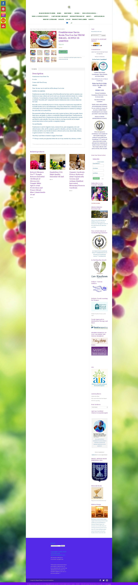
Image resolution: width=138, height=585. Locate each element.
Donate (61, 19)
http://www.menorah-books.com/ (98, 500)
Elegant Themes (39, 580)
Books (77, 13)
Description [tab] (34, 69)
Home (31, 29)
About (88, 16)
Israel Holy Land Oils (68, 57)
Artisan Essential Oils (63, 59)
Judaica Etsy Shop (95, 396)
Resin (34, 29)
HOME (59, 13)
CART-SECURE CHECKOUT (59, 16)
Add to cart (63, 51)
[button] (54, 33)
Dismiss (109, 584)
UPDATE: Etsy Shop (95, 400)
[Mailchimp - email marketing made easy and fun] (102, 178)
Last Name (95, 173)
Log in (68, 19)
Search (103, 35)
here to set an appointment (101, 454)
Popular (75, 57)
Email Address (96, 163)
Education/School (89, 13)
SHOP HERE (67, 13)
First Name (95, 168)
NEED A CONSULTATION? (40, 16)
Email (106, 113)
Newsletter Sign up (77, 16)
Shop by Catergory (50, 19)
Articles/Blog (99, 16)
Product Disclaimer (79, 19)
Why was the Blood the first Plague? (99, 398)
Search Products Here (47, 13)
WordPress (51, 580)
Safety (91, 19)
